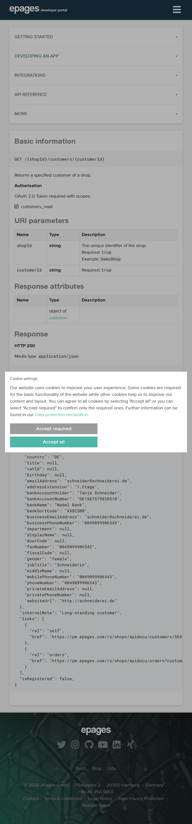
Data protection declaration (61, 415)
